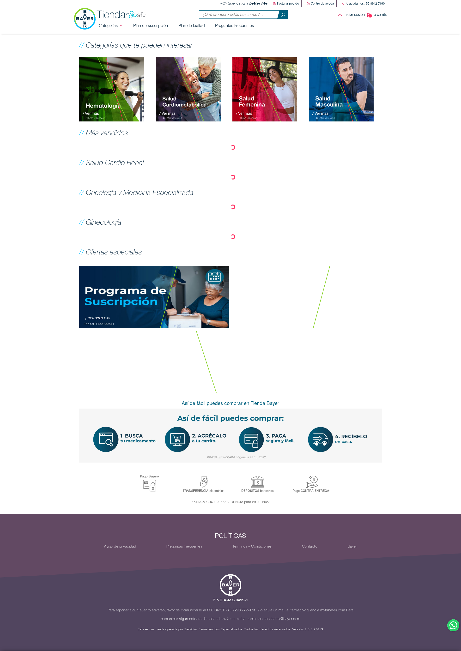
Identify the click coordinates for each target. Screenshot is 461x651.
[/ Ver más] (111, 88)
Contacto (309, 546)
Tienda (111, 14)
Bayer (352, 546)
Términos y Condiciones (252, 546)
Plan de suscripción (150, 25)
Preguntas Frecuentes (234, 25)
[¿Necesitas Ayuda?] (453, 625)
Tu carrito (379, 14)
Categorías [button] (108, 25)
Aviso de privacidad (120, 546)
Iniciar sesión (354, 14)
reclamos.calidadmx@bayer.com (274, 619)
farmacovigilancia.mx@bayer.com (318, 610)
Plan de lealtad (191, 25)
